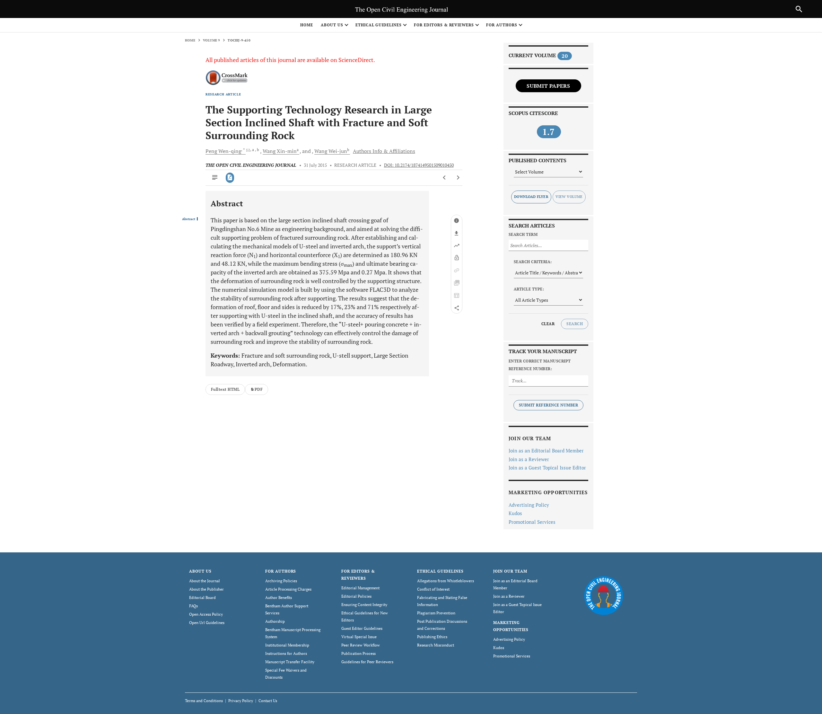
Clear (548, 323)
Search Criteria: (533, 261)
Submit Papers (548, 85)
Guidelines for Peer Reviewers (367, 661)
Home (306, 24)
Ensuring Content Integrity (364, 604)
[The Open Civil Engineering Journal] (603, 595)
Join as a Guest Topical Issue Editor (547, 467)
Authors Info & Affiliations (384, 151)
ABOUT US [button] (332, 24)
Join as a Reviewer (529, 459)
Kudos (515, 513)
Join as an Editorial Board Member (546, 450)
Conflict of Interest (433, 589)
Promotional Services (532, 522)
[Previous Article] (444, 178)
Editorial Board (202, 597)
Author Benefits (278, 597)
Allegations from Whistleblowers (445, 580)
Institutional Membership (287, 645)
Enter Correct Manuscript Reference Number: (540, 365)
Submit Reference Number (548, 405)
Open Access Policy (206, 614)
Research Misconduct (435, 645)
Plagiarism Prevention (436, 613)
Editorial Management (360, 587)
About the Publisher (206, 589)
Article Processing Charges (288, 589)
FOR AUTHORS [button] (501, 24)
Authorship (275, 621)
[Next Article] (458, 178)
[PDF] (230, 178)
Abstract (188, 219)
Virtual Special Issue (359, 636)
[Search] (799, 9)
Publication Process (358, 653)
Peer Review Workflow (360, 645)
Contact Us (267, 700)
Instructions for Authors (286, 653)
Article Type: (529, 289)
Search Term (523, 234)
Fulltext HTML (225, 389)
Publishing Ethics (432, 636)
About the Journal (204, 580)
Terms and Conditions (204, 700)
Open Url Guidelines (206, 622)
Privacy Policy (240, 700)
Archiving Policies (281, 580)
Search (574, 323)
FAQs (193, 605)
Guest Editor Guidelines (361, 628)
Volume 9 (211, 40)
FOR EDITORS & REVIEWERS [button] (444, 24)
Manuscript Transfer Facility (289, 661)
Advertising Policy (529, 505)
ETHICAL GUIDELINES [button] (378, 24)
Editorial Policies (356, 596)
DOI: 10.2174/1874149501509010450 (419, 165)
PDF (259, 389)
